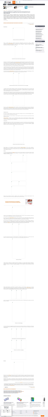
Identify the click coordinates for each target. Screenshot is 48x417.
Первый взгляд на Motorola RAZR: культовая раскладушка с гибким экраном (13, 391)
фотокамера (10, 152)
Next (40, 40)
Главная (4, 10)
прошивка (11, 220)
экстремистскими (12, 385)
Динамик (5, 115)
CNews (23, 0)
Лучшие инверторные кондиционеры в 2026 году (39, 33)
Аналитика (26, 0)
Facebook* (12, 288)
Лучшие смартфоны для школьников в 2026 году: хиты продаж (10, 7)
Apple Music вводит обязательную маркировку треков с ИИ (40, 50)
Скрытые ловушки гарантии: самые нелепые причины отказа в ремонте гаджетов (31, 7)
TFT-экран (14, 62)
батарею (9, 90)
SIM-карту (30, 113)
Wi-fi (20, 236)
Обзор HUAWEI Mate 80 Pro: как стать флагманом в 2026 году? (20, 7)
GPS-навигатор (6, 327)
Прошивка (5, 378)
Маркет (31, 0)
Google (23, 288)
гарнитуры (16, 71)
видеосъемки (10, 215)
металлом (9, 109)
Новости (9, 4)
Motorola (9, 43)
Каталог (4, 4)
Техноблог (11, 4)
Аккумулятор (5, 376)
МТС (32, 113)
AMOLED (11, 62)
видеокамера (16, 376)
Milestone (12, 43)
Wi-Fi (13, 124)
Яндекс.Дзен (35, 413)
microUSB (27, 85)
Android (14, 262)
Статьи (7, 4)
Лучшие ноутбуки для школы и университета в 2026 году (39, 29)
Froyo (21, 379)
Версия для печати (32, 24)
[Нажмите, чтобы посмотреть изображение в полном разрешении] (19, 38)
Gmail (30, 288)
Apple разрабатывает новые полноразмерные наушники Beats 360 (40, 48)
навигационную (22, 338)
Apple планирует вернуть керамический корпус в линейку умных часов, (40, 45)
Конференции (28, 0)
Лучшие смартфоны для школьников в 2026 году (39, 31)
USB (26, 221)
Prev (40, 27)
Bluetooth (15, 119)
